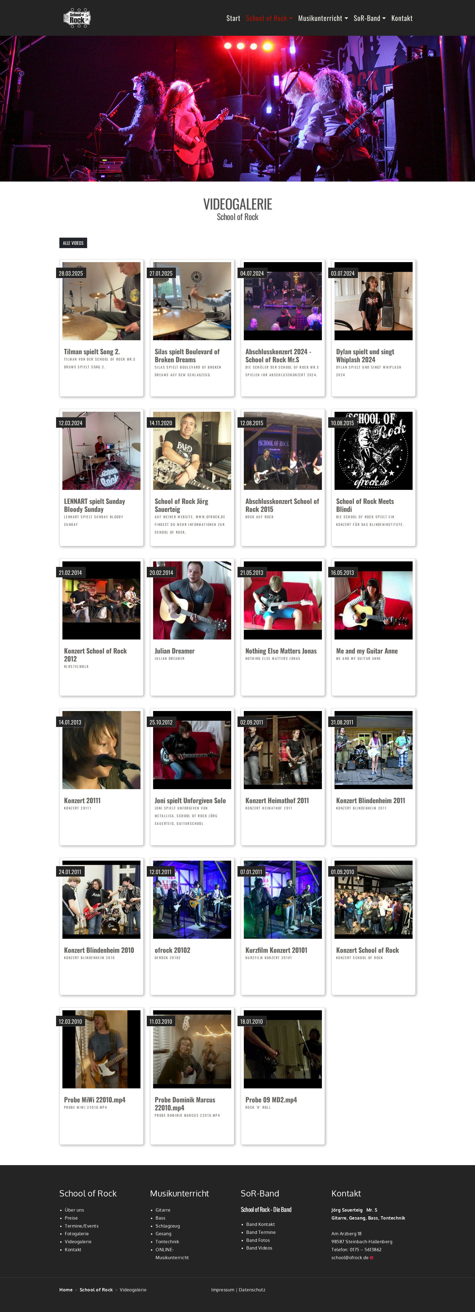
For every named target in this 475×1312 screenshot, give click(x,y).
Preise (71, 1218)
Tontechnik (167, 1241)
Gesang (163, 1233)
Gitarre (163, 1210)
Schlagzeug (168, 1226)
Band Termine (261, 1232)
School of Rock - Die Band (266, 1209)
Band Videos (259, 1248)
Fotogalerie (77, 1233)
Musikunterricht (320, 18)
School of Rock (266, 18)
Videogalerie (78, 1241)
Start (234, 18)
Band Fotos (258, 1240)
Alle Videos (73, 243)
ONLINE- (165, 1249)
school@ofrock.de (350, 1257)
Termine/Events (81, 1226)
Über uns (74, 1210)
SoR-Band (367, 18)
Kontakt (402, 18)
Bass (160, 1218)
